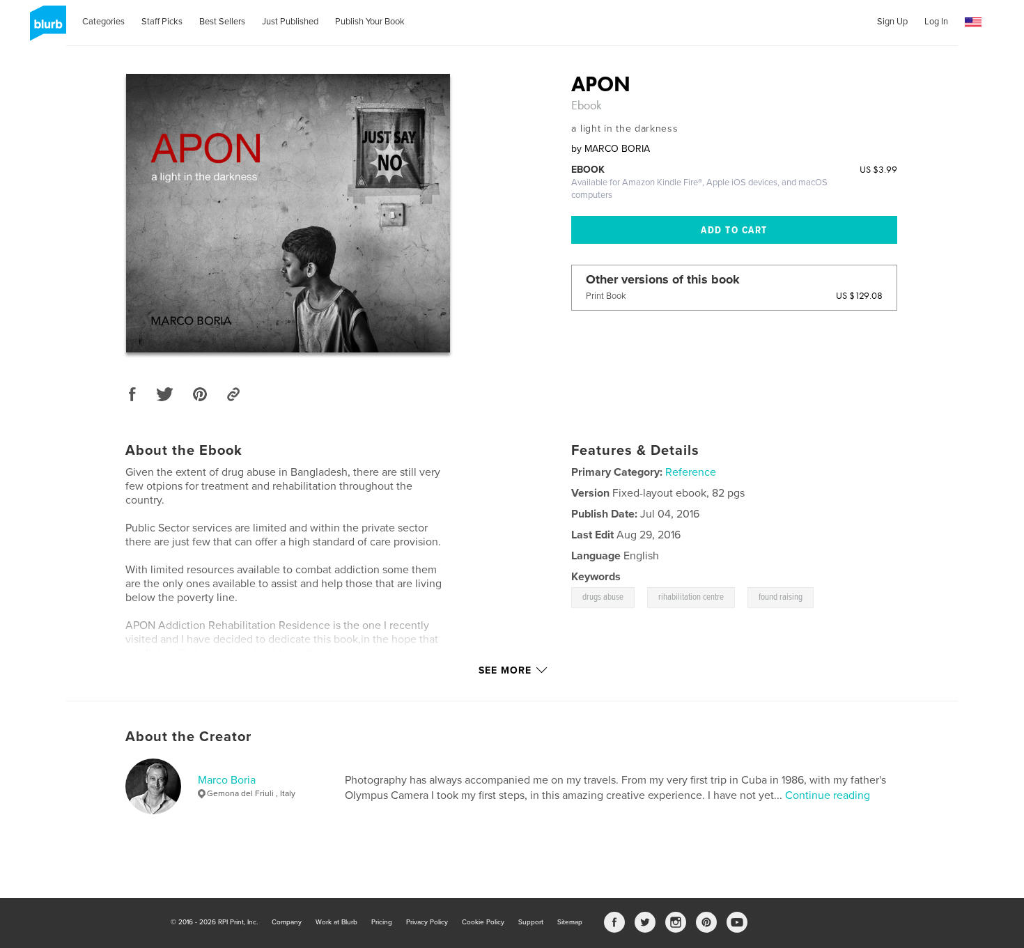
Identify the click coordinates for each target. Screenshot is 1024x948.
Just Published (290, 21)
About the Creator (188, 737)
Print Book (606, 296)
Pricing (381, 922)
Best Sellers (222, 21)
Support (530, 922)
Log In (936, 21)
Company (287, 922)
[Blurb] (45, 28)
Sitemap (569, 922)
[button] (973, 22)
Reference (690, 472)
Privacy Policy (427, 922)
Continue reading (827, 795)
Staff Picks (162, 21)
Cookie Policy (483, 922)
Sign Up (892, 21)
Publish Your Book (370, 21)
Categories (103, 21)
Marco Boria (227, 780)
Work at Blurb (336, 922)
